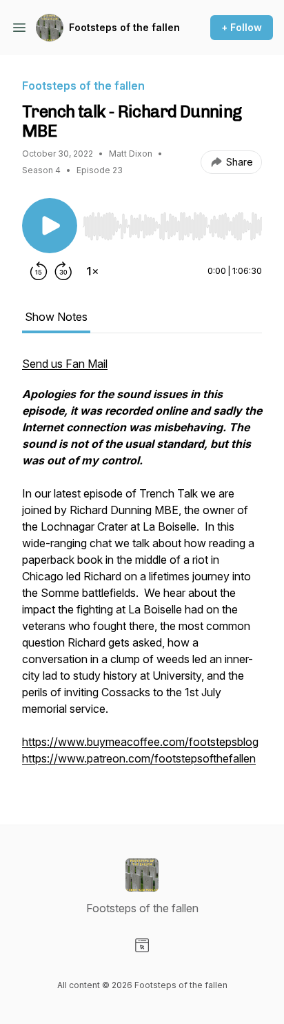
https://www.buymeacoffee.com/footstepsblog (140, 742)
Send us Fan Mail (65, 364)
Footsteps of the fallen (124, 27)
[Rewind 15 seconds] (38, 271)
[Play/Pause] (49, 225)
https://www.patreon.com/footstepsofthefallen (139, 758)
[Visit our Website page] (142, 945)
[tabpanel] (142, 567)
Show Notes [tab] (56, 317)
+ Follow (241, 27)
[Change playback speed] (92, 271)
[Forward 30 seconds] (63, 271)
